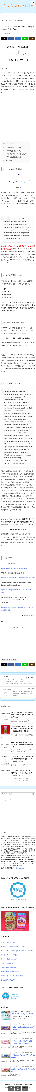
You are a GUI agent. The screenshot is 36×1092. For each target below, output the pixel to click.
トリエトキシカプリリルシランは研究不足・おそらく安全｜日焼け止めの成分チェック (22, 773)
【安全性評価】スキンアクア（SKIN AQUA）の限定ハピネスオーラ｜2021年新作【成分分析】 (22, 729)
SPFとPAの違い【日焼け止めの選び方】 (22, 1014)
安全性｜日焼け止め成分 (17, 20)
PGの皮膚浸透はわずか (14, 157)
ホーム (5, 20)
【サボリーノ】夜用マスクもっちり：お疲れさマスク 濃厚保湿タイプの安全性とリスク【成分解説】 (23, 1027)
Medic (32, 615)
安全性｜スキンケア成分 (9, 955)
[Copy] (32, 38)
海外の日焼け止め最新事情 (10, 971)
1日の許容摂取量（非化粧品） (16, 154)
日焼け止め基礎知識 (7, 963)
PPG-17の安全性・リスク (12, 151)
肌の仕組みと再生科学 (8, 980)
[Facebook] (11, 38)
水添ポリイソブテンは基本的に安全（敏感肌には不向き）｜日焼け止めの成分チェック (22, 759)
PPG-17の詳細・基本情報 (12, 148)
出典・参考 (7, 160)
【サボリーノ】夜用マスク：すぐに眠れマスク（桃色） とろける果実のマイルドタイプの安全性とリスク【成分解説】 (23, 1041)
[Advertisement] (18, 119)
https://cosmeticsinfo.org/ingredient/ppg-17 (14, 568)
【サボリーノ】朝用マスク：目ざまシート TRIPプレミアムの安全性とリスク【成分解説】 (23, 1070)
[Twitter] (4, 38)
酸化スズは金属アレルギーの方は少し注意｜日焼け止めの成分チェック (22, 745)
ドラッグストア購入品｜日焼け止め (13, 946)
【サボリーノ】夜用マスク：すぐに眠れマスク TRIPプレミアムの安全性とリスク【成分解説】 (23, 1056)
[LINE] (25, 38)
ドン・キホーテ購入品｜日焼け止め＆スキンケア (17, 950)
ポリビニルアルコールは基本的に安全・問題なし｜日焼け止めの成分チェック (22, 714)
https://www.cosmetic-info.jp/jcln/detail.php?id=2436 (18, 577)
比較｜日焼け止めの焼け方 (10, 967)
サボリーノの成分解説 (8, 942)
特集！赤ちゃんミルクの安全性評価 (13, 976)
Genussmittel (20, 868)
